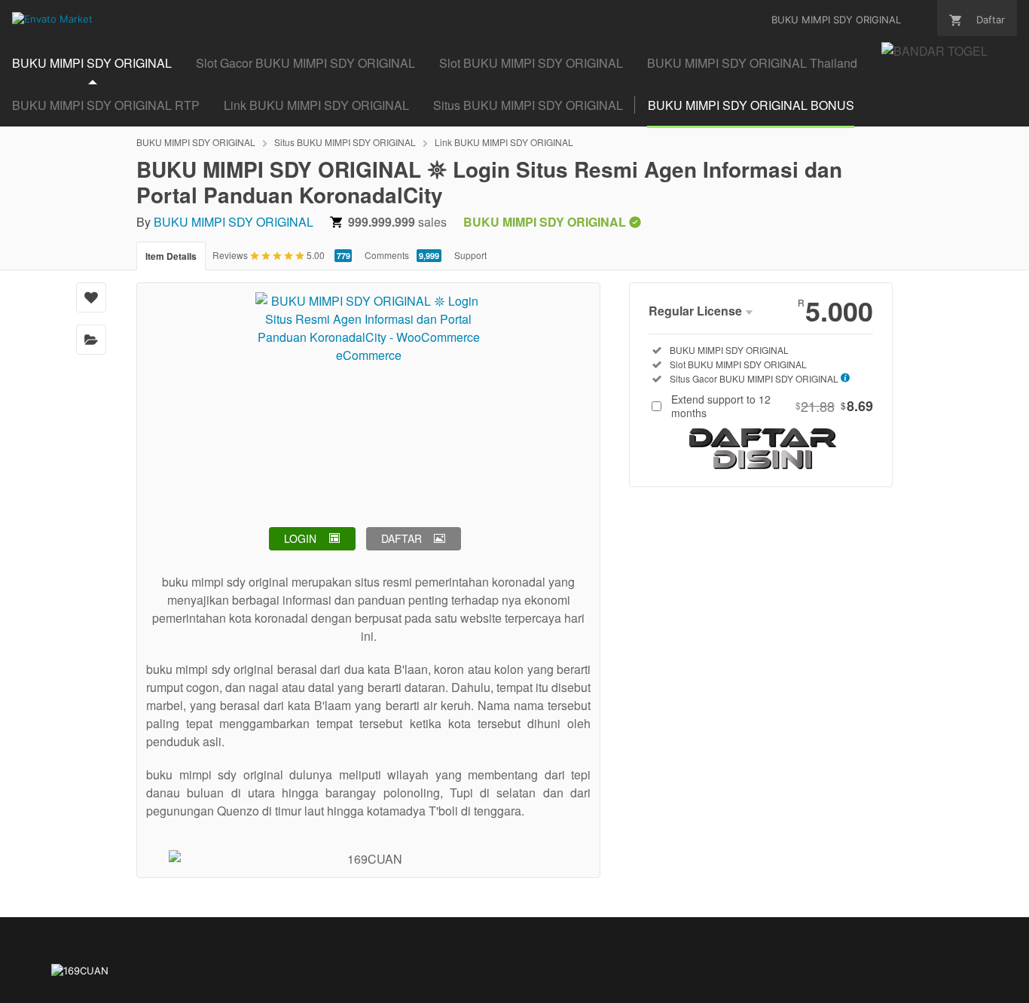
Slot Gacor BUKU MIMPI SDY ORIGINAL (305, 63)
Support (470, 254)
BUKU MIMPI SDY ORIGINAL (92, 63)
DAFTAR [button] (401, 538)
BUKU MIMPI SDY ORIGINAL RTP (106, 105)
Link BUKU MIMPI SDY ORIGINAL (316, 105)
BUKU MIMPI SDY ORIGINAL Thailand (752, 63)
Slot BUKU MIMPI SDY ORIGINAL (531, 63)
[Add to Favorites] (91, 297)
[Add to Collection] (91, 340)
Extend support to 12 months (772, 405)
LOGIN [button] (300, 538)
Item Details (171, 256)
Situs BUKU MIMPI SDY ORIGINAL (528, 105)
